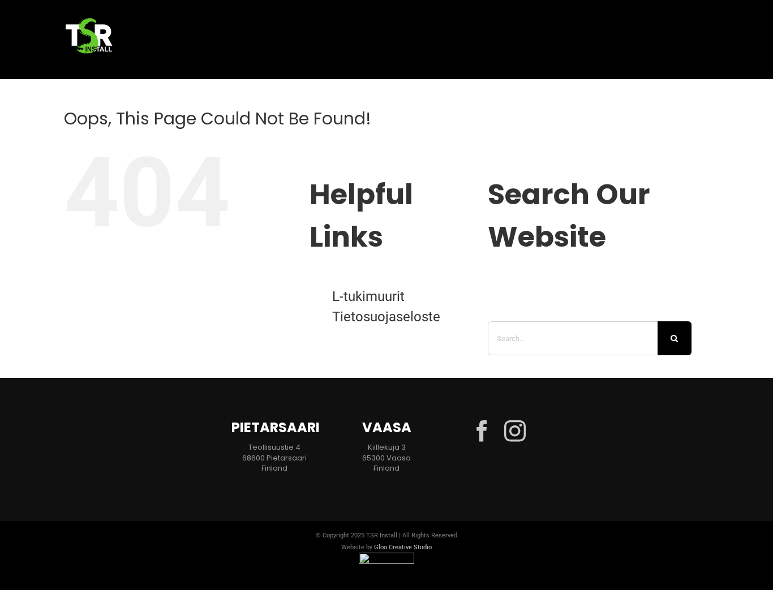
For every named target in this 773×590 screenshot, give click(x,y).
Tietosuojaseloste (386, 317)
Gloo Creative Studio (403, 547)
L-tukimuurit (368, 296)
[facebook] (482, 431)
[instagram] (515, 431)
